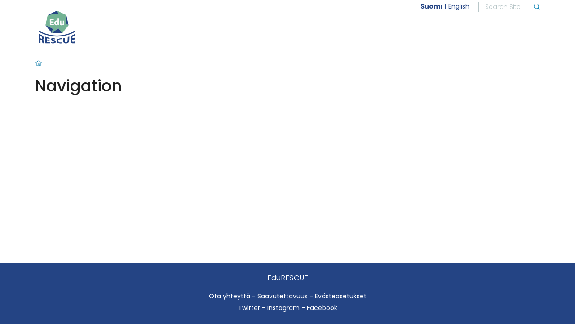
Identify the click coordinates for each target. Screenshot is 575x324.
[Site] (79, 27)
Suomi (431, 6)
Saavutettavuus (282, 296)
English (458, 6)
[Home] (39, 63)
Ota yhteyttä (229, 296)
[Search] (537, 7)
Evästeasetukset (341, 296)
